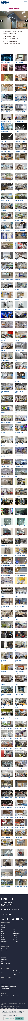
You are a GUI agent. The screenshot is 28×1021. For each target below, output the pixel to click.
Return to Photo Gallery (14, 8)
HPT (14, 927)
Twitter (22, 919)
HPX (14, 929)
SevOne (3, 329)
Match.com (3, 161)
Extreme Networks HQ (20, 516)
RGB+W (3, 961)
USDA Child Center (5, 837)
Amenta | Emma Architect (7, 422)
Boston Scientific (5, 131)
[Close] (25, 1011)
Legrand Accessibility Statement (10, 1006)
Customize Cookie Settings (9, 1018)
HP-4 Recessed (11, 46)
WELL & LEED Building (6, 963)
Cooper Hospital (5, 360)
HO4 (2, 929)
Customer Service (5, 948)
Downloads (3, 955)
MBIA (16, 476)
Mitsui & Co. (4, 432)
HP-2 (2, 933)
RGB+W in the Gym (5, 62)
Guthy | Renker (4, 260)
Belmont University (5, 867)
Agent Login (16, 995)
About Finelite (6, 977)
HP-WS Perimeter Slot (6, 942)
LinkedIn (2, 919)
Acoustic (3, 925)
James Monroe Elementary (18, 649)
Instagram (12, 919)
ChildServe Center (19, 455)
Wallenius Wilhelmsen (6, 121)
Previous (1, 21)
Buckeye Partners (19, 82)
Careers (3, 982)
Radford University (5, 857)
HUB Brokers (18, 545)
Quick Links (5, 946)
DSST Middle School (19, 837)
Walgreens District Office (7, 639)
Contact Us (3, 953)
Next (26, 21)
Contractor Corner (5, 951)
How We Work (4, 984)
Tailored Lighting (5, 988)
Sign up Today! (7, 914)
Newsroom (5, 968)
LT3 (14, 931)
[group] (14, 29)
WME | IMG (17, 260)
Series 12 (15, 937)
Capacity (3, 496)
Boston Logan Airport (20, 101)
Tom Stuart (17, 131)
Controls (3, 927)
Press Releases (16, 970)
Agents (3, 993)
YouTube (17, 919)
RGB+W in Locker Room (7, 82)
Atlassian (17, 402)
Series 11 (15, 935)
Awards (3, 970)
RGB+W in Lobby (19, 62)
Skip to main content (4, 3)
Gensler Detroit (18, 360)
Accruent (17, 240)
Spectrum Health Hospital (21, 886)
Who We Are (4, 980)
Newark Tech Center (5, 876)
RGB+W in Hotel (5, 72)
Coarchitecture (4, 350)
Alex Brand (17, 496)
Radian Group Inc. (5, 629)
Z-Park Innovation (19, 121)
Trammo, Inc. (18, 279)
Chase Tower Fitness (19, 350)
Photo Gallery (4, 959)
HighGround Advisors (20, 141)
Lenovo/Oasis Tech (5, 535)
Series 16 (15, 939)
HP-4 (2, 937)
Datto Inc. (3, 319)
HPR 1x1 (17, 46)
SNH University (18, 768)
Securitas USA (4, 309)
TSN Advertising (18, 422)
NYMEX (16, 412)
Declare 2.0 (3, 957)
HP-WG (3, 939)
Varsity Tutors (18, 289)
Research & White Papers (17, 973)
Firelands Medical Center (20, 269)
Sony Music (4, 210)
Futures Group (4, 402)
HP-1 (2, 931)
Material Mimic (16, 933)
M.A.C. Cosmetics (5, 506)
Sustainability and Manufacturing (8, 986)
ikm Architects (18, 250)
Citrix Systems (18, 486)
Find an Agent (4, 995)
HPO (2, 944)
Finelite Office (18, 92)
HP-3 (2, 935)
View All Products (17, 942)
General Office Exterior (6, 101)
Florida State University (6, 797)
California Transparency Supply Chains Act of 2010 (13, 1003)
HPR (14, 925)
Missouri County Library (6, 728)
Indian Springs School (6, 778)
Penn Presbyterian (19, 220)
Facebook (7, 919)
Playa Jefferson (18, 629)
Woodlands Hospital (6, 171)
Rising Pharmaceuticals (6, 190)
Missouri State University (20, 807)
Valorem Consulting (5, 269)
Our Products (5, 923)
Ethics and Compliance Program (9, 1008)
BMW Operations (5, 200)
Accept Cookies (19, 1018)
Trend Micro (17, 210)
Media (2, 973)
